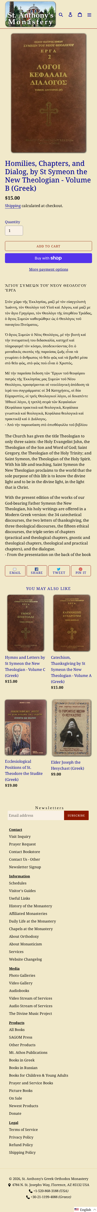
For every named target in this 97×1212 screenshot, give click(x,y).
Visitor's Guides (22, 890)
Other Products (22, 1044)
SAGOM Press (20, 1037)
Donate (15, 1113)
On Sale (15, 1098)
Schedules (17, 883)
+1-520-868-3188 (45, 1190)
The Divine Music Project (30, 1013)
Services (16, 951)
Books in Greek (22, 1060)
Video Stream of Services (30, 998)
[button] (85, 1209)
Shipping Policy (22, 1152)
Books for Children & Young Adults (38, 1075)
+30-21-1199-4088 (44, 1197)
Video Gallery (20, 983)
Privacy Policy (21, 1137)
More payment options (48, 269)
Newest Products (23, 1105)
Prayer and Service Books (31, 1082)
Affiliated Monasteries (28, 913)
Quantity (12, 221)
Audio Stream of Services (30, 1005)
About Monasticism (25, 944)
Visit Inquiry (20, 836)
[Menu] (89, 14)
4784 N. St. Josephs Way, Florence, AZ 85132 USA (50, 1184)
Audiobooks (19, 990)
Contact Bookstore (24, 851)
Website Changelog (25, 959)
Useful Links (19, 898)
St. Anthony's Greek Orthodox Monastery (55, 1178)
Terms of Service (23, 1129)
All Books (17, 1029)
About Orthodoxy (24, 936)
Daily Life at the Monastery (32, 921)
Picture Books (20, 1090)
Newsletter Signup (25, 866)
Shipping (13, 205)
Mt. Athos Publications (28, 1052)
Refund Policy (21, 1144)
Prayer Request (22, 844)
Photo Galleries (22, 975)
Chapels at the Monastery (31, 928)
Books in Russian (23, 1067)
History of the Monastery (30, 905)
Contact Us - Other (24, 859)
